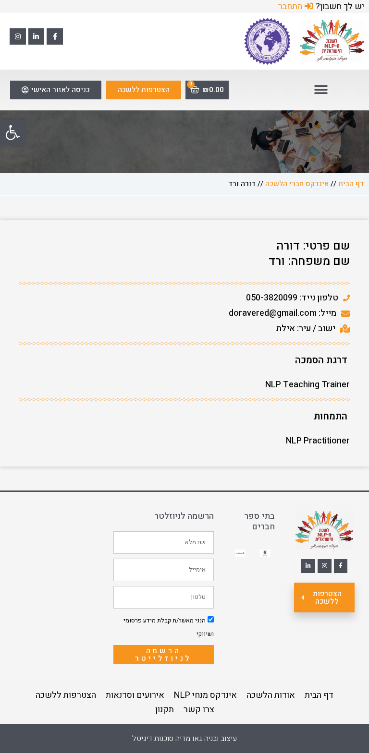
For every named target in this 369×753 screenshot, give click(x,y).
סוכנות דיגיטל (152, 738)
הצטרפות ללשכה (66, 695)
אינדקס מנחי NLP (205, 695)
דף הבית (351, 184)
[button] (12, 132)
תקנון (164, 709)
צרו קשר (199, 709)
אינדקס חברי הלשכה (297, 184)
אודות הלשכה (270, 695)
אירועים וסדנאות (135, 695)
